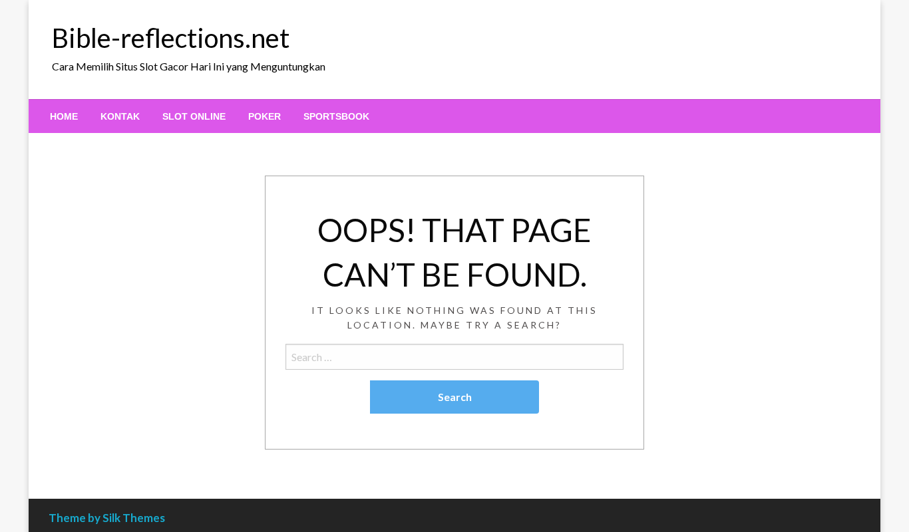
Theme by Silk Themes (107, 518)
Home (64, 116)
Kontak (120, 116)
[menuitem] (64, 116)
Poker (264, 116)
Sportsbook (336, 116)
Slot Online (194, 116)
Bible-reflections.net (170, 38)
